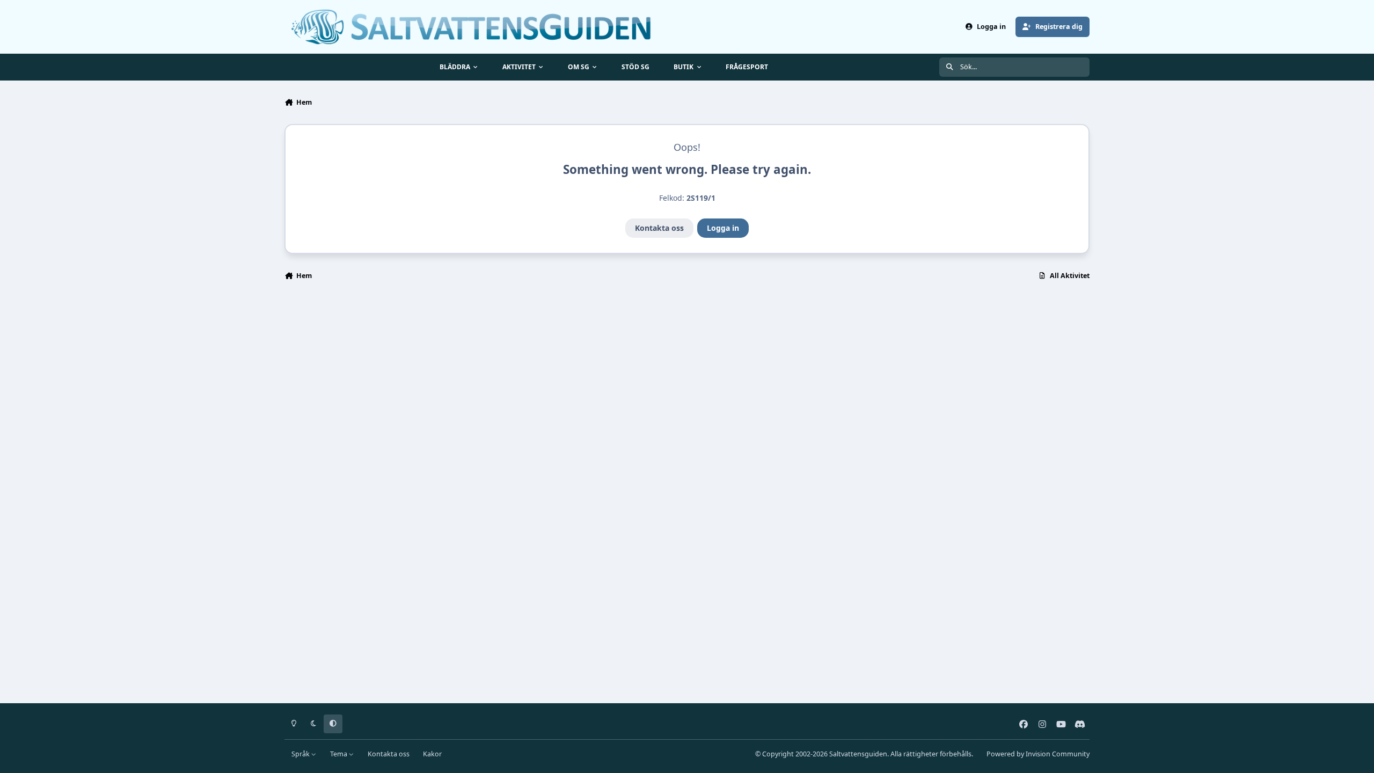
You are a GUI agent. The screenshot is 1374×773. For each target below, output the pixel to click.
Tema (339, 754)
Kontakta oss (659, 228)
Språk (301, 754)
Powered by (1038, 754)
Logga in (723, 228)
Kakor (432, 754)
